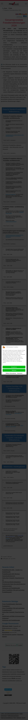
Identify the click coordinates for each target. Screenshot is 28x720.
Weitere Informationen (11, 373)
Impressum (19, 373)
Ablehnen (14, 370)
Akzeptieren (14, 367)
